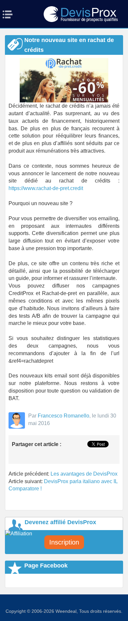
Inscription (64, 542)
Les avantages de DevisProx (84, 474)
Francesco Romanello (63, 415)
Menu (9, 14)
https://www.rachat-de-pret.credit (46, 188)
